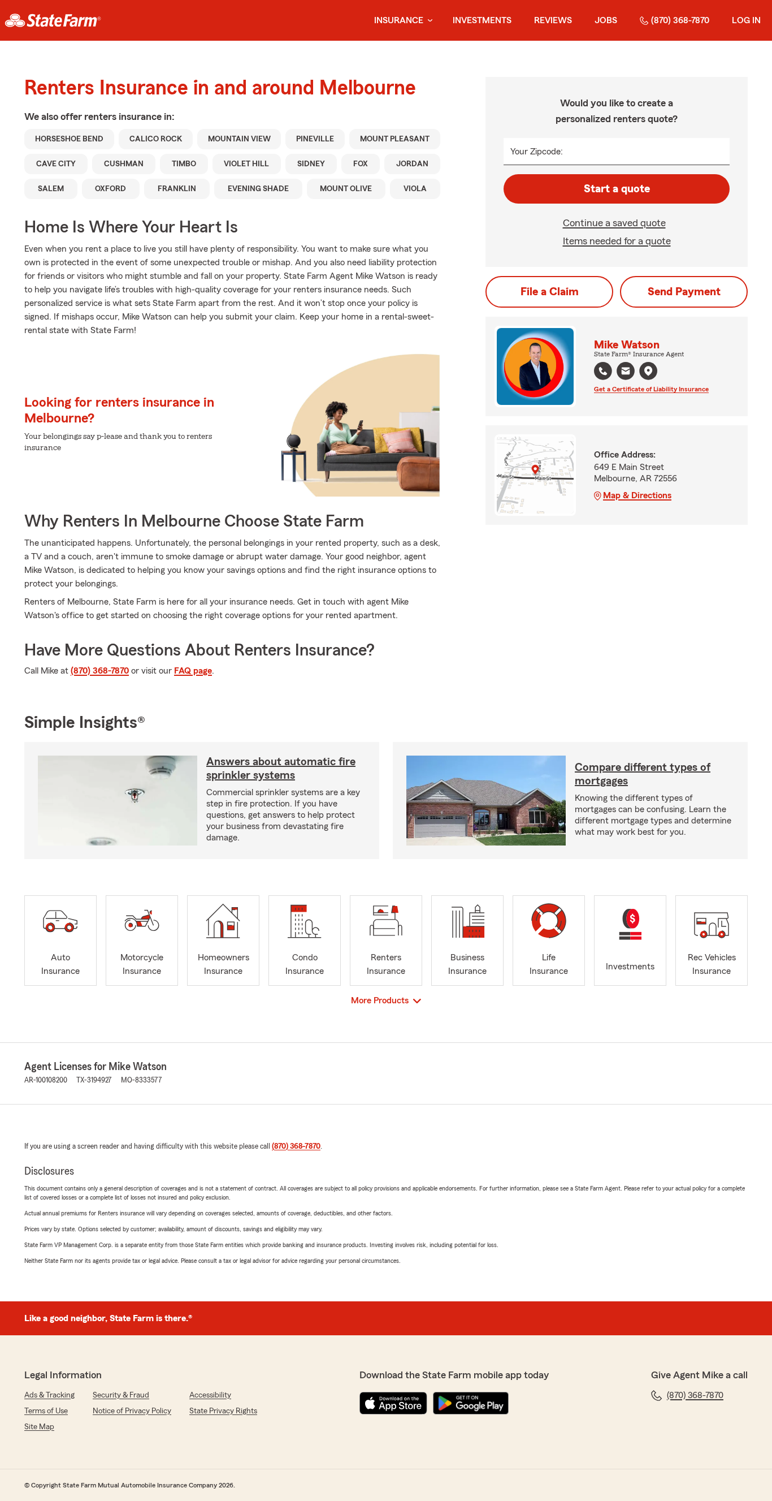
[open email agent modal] (626, 372)
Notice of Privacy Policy (132, 1411)
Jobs (606, 20)
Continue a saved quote (614, 223)
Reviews (553, 20)
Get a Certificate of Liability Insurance (651, 389)
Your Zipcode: (536, 151)
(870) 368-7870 (680, 20)
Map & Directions (637, 495)
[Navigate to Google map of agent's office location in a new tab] (648, 371)
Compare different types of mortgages (642, 774)
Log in (746, 20)
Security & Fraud (121, 1395)
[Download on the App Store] (393, 1403)
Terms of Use (46, 1411)
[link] (53, 20)
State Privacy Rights (223, 1411)
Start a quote (617, 189)
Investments (482, 20)
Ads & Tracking (49, 1395)
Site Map (39, 1427)
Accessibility (210, 1395)
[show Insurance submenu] (427, 20)
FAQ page (193, 670)
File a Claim (550, 291)
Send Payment (684, 291)
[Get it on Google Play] (471, 1403)
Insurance (398, 20)
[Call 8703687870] (603, 371)
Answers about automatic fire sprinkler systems (280, 768)
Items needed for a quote (617, 241)
